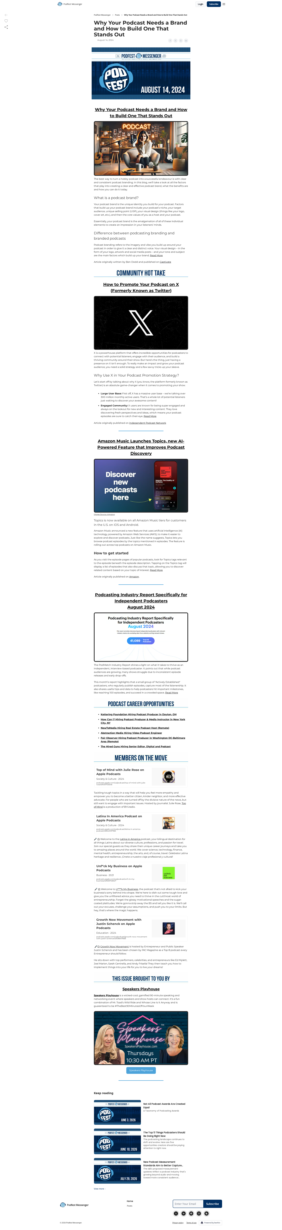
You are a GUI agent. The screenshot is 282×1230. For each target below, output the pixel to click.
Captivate (165, 262)
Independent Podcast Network (147, 423)
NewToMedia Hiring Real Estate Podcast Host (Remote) (135, 728)
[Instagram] (199, 1213)
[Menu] (224, 3)
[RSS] (206, 1213)
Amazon (134, 576)
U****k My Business (127, 889)
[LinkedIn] (183, 1213)
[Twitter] (176, 1213)
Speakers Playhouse (141, 989)
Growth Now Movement (114, 946)
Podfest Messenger (102, 15)
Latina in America (130, 839)
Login (200, 4)
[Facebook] (191, 1213)
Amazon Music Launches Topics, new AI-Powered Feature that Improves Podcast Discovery (141, 447)
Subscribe (213, 4)
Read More (156, 255)
